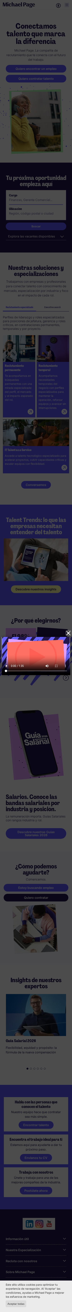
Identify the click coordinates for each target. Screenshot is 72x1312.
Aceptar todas (15, 1303)
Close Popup (68, 633)
